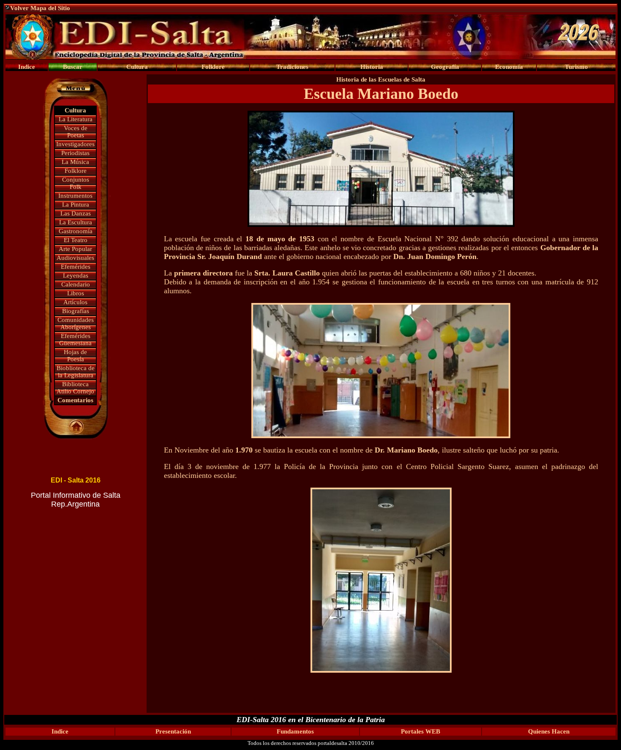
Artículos (75, 302)
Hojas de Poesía (75, 356)
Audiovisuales (75, 257)
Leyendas (75, 275)
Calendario (75, 284)
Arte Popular (75, 248)
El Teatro (75, 240)
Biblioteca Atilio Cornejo (75, 388)
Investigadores (75, 144)
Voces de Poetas (75, 132)
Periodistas (75, 153)
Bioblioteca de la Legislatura (76, 372)
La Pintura (75, 204)
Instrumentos (75, 195)
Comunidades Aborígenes (75, 323)
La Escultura (75, 222)
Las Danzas (75, 213)
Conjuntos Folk (75, 183)
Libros (75, 293)
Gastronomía (76, 231)
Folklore (76, 170)
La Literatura (76, 119)
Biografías (75, 311)
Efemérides (75, 266)
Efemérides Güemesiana (75, 339)
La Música (75, 161)
